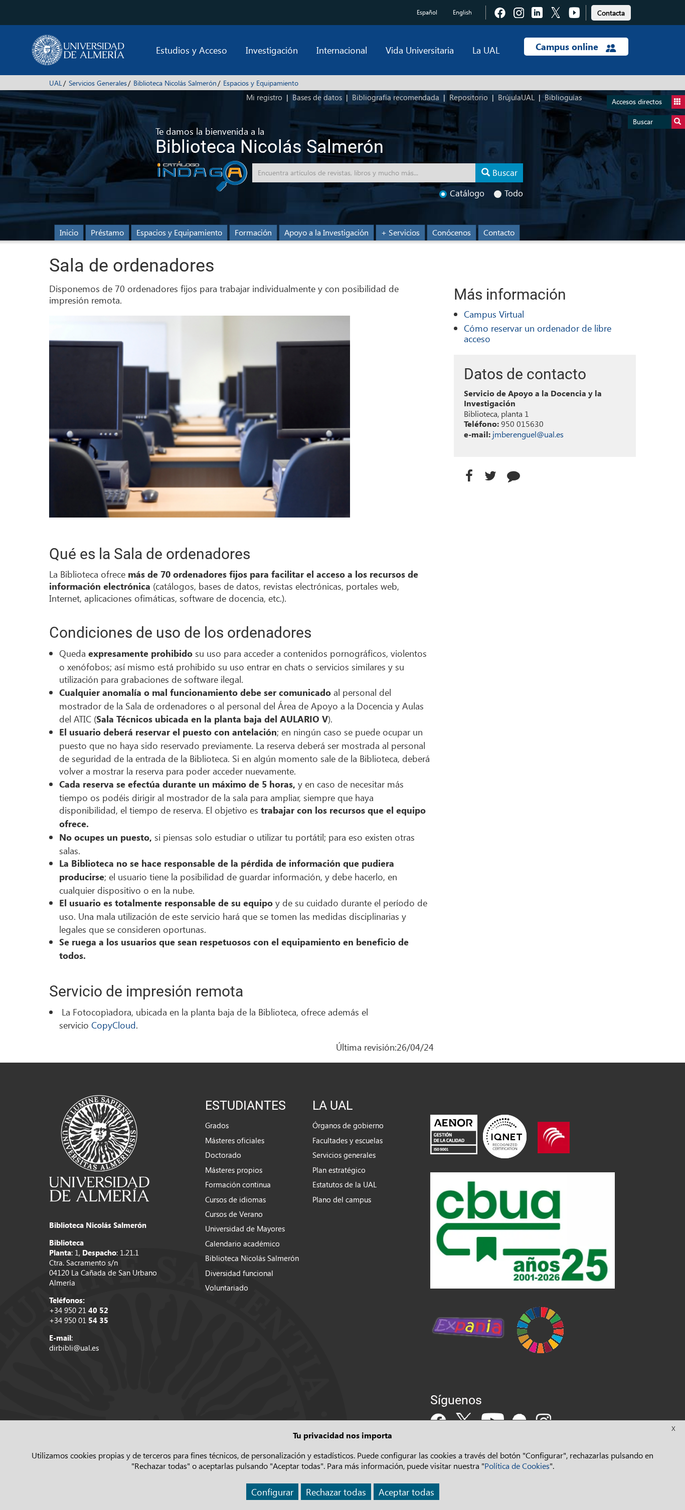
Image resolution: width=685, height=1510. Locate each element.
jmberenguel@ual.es (528, 434)
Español (427, 12)
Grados (217, 1125)
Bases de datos (317, 97)
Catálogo (467, 193)
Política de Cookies (517, 1465)
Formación (253, 232)
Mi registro (264, 97)
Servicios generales (344, 1155)
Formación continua (238, 1184)
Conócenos (451, 232)
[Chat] (516, 473)
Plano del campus (341, 1199)
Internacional (341, 50)
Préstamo (107, 232)
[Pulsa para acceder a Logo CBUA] (522, 1229)
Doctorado (223, 1155)
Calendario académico (242, 1243)
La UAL (485, 50)
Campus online (568, 47)
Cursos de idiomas (235, 1199)
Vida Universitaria (420, 50)
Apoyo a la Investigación (326, 232)
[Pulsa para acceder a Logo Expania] (467, 1329)
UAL (55, 83)
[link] (611, 11)
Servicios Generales (98, 83)
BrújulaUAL (516, 97)
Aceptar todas (406, 1491)
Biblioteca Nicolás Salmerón (175, 83)
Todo (513, 193)
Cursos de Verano (234, 1214)
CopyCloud (113, 1025)
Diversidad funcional (239, 1273)
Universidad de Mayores (245, 1228)
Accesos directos (637, 101)
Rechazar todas (336, 1491)
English (462, 12)
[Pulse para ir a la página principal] (78, 50)
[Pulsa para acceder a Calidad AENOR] (478, 1136)
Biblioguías (563, 97)
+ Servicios (400, 232)
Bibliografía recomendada (395, 97)
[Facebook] (469, 473)
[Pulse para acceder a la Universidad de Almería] (99, 1147)
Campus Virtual (494, 314)
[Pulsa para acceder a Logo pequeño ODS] (541, 1329)
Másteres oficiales (234, 1140)
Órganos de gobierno (348, 1125)
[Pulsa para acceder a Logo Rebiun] (554, 1136)
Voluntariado (226, 1288)
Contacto (499, 232)
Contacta (611, 13)
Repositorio (468, 97)
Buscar (643, 121)
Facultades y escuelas (347, 1140)
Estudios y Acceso (191, 50)
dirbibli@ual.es (74, 1348)
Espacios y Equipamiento (260, 83)
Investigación (272, 50)
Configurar (272, 1491)
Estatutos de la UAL (344, 1184)
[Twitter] (492, 473)
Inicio (69, 232)
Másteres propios (233, 1170)
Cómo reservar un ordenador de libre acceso (537, 333)
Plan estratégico (339, 1170)
